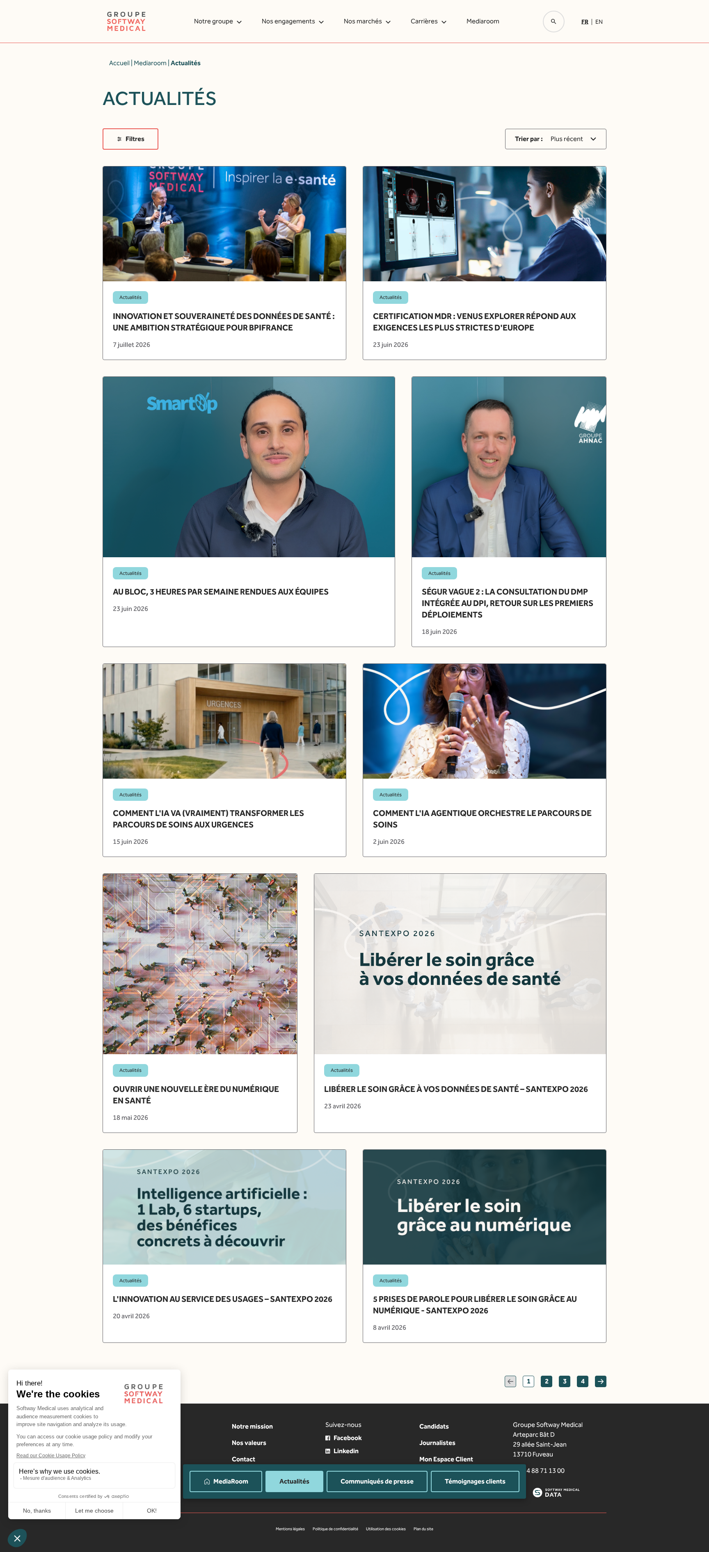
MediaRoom (230, 1481)
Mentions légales (290, 1529)
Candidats (434, 1426)
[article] (224, 263)
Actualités (294, 1481)
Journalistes (437, 1443)
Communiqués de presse (377, 1481)
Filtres (135, 139)
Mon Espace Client (446, 1459)
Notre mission (252, 1426)
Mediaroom (483, 21)
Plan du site (423, 1529)
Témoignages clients (475, 1481)
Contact (243, 1459)
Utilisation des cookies (386, 1529)
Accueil (119, 63)
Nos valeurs (249, 1443)
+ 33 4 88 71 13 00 (539, 1471)
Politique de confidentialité (335, 1529)
